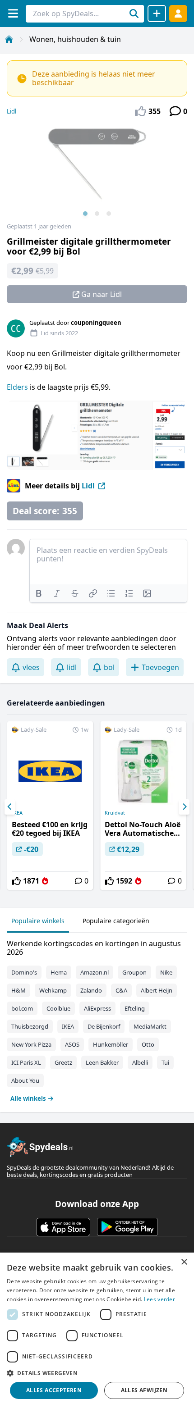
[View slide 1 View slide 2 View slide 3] (97, 173)
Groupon (134, 972)
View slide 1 (85, 213)
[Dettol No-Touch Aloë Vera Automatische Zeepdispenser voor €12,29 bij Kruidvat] (143, 805)
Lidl (11, 111)
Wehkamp (53, 990)
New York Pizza (31, 1044)
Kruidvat (115, 813)
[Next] (184, 807)
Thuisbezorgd (29, 1026)
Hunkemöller (110, 1044)
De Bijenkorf (104, 1026)
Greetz (63, 1062)
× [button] (183, 1262)
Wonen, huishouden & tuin (75, 39)
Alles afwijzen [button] (144, 1390)
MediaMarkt (150, 1026)
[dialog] (97, 1330)
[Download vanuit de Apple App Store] (63, 1227)
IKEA (17, 813)
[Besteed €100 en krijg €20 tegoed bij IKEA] (50, 805)
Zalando (91, 990)
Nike (166, 972)
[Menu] (13, 13)
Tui (165, 1062)
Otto (148, 1044)
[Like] (16, 880)
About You (25, 1080)
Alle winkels (28, 1098)
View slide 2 (97, 213)
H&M (18, 990)
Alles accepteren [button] (54, 1390)
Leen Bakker (102, 1062)
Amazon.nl (94, 972)
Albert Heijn (156, 990)
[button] (97, 1372)
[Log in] (178, 13)
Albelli (140, 1062)
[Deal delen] (157, 13)
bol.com (22, 1008)
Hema (59, 972)
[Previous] (10, 807)
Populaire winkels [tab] (38, 920)
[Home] (9, 39)
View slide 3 (108, 213)
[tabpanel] (97, 1019)
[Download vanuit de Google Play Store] (127, 1227)
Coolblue (58, 1008)
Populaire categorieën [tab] (116, 920)
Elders (18, 387)
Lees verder (159, 1299)
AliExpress (97, 1008)
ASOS (72, 1044)
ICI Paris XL (26, 1062)
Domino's (24, 972)
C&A (121, 990)
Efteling (135, 1008)
